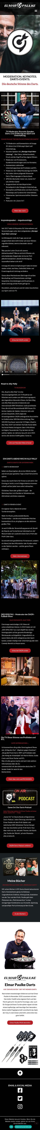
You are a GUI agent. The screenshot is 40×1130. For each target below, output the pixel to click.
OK (11, 1127)
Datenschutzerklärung (23, 1127)
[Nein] (36, 1123)
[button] (36, 11)
